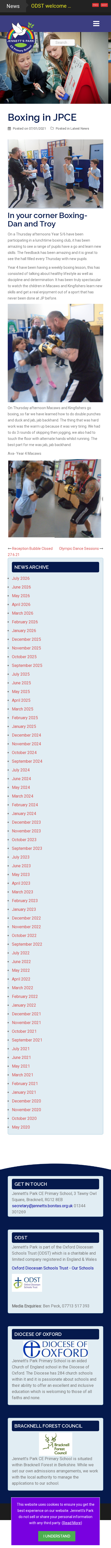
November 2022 (26, 926)
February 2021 (25, 1083)
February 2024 (25, 804)
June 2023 (21, 865)
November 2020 (26, 1109)
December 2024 (26, 735)
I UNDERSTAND (56, 1536)
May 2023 (21, 874)
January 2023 (24, 909)
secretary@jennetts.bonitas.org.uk (42, 1205)
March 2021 (22, 1074)
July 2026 (21, 578)
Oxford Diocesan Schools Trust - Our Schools (53, 1268)
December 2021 (26, 1014)
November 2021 (26, 1022)
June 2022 (21, 961)
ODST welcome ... (51, 6)
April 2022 (21, 979)
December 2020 (26, 1101)
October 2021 (24, 1031)
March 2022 (22, 987)
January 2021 (24, 1092)
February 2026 (25, 622)
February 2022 (25, 996)
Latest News (79, 128)
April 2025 (21, 700)
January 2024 (24, 813)
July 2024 (21, 770)
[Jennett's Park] (20, 37)
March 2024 (22, 796)
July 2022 (21, 953)
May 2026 (21, 595)
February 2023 (25, 900)
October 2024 (24, 752)
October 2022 (24, 935)
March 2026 (22, 613)
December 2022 (26, 918)
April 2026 (21, 604)
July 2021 (21, 1048)
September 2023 (27, 848)
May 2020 (21, 1127)
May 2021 (21, 1066)
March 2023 (22, 892)
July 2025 (21, 674)
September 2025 (27, 665)
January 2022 (24, 1005)
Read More (72, 1523)
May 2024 (21, 787)
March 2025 (22, 709)
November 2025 (26, 648)
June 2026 (21, 587)
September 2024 (27, 761)
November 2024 (26, 743)
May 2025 (21, 691)
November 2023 (26, 831)
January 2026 (24, 630)
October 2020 (24, 1118)
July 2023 (21, 857)
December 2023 (26, 822)
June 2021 (21, 1057)
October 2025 (24, 656)
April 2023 (21, 883)
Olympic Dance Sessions (79, 548)
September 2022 (27, 944)
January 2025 (24, 726)
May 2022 (21, 970)
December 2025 (26, 639)
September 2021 (27, 1040)
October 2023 (24, 839)
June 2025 (21, 682)
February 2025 (25, 717)
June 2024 (21, 778)
